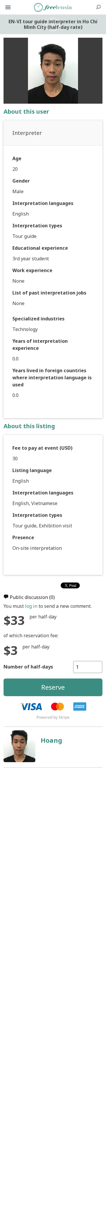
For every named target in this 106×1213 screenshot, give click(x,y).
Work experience (32, 270)
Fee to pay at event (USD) (42, 448)
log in (31, 606)
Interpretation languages (42, 203)
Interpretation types (37, 225)
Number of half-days (28, 666)
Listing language (32, 470)
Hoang (51, 740)
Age (16, 158)
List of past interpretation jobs (49, 292)
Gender (21, 181)
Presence (23, 537)
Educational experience (40, 248)
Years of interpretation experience (40, 344)
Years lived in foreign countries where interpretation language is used (52, 377)
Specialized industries (38, 318)
